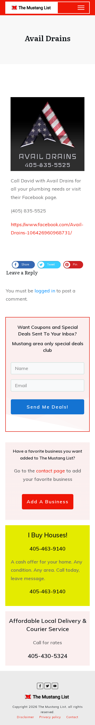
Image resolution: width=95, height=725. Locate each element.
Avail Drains (47, 38)
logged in (45, 291)
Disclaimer (25, 717)
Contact (72, 717)
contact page (51, 471)
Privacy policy (50, 717)
